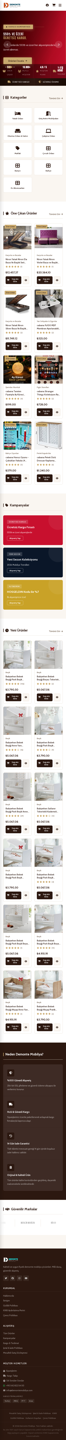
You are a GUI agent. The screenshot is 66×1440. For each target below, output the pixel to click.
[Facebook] (12, 1278)
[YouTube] (26, 1278)
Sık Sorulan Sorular (15, 1380)
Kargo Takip (12, 1375)
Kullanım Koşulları (33, 1418)
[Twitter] (6, 1278)
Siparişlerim (11, 1370)
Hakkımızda (8, 1295)
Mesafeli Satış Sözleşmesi (15, 1352)
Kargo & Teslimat (11, 1343)
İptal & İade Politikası (13, 1348)
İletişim (6, 1300)
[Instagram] (19, 1278)
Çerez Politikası (10, 1315)
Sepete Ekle (15, 280)
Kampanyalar (9, 1338)
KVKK (54, 1413)
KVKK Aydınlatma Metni (14, 1310)
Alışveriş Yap (15, 538)
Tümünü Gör (54, 98)
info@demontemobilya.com (19, 1390)
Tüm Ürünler (9, 1333)
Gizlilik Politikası (10, 1305)
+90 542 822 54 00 (15, 1385)
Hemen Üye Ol (16, 60)
